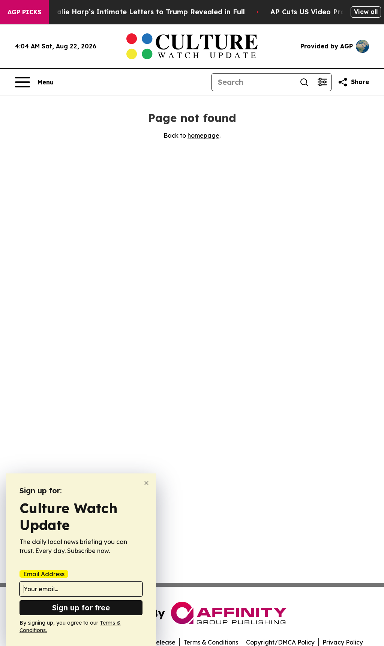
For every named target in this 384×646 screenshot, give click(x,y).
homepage (203, 135)
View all (366, 11)
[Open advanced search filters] (322, 82)
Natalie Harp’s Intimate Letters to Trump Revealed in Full (144, 12)
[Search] (304, 82)
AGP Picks (24, 12)
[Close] (146, 483)
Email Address (43, 574)
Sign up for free (81, 607)
